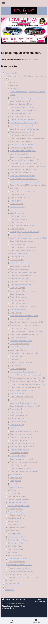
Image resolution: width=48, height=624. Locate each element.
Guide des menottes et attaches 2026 (23, 179)
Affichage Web (40, 601)
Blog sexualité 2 (15, 88)
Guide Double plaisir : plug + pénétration (24, 353)
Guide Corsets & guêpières (19, 154)
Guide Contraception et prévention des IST (25, 406)
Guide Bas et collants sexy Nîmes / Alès (24, 160)
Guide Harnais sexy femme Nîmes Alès (24, 123)
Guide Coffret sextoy (17, 213)
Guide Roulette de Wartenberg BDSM (23, 250)
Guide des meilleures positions (21, 437)
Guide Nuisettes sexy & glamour (21, 148)
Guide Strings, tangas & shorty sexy (23, 151)
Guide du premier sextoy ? (19, 450)
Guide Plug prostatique (18, 350)
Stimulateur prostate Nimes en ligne (20, 571)
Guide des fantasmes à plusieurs (21, 434)
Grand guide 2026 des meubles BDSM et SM (26, 163)
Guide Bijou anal (16, 210)
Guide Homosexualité (17, 310)
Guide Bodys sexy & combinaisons (22, 157)
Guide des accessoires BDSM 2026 (22, 176)
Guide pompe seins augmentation (22, 281)
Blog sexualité (13, 85)
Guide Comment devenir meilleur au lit (23, 390)
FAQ (6, 587)
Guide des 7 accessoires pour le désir (23, 462)
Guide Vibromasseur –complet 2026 (22, 191)
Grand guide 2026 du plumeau (20, 173)
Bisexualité (14, 484)
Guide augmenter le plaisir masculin (22, 443)
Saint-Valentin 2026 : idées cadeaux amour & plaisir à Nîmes (27, 77)
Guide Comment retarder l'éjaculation (23, 372)
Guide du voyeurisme (17, 418)
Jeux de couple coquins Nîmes (19, 506)
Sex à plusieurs (15, 481)
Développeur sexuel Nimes (17, 574)
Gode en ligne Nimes (15, 546)
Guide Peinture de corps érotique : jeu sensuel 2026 (28, 238)
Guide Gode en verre (17, 207)
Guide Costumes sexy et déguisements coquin (26, 98)
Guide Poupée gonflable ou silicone (22, 225)
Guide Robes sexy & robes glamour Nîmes (25, 129)
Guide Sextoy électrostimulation (21, 241)
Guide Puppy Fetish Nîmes (19, 116)
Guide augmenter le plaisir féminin (22, 446)
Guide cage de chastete (18, 257)
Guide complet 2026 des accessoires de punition (27, 166)
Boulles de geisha (16, 487)
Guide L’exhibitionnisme (18, 415)
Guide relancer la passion (19, 453)
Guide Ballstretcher (17, 260)
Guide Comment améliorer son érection (24, 334)
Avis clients (9, 580)
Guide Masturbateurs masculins (21, 341)
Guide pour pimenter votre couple (21, 459)
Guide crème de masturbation (20, 266)
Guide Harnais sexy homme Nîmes (22, 120)
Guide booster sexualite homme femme (24, 272)
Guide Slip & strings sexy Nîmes (21, 101)
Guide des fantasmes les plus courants (24, 431)
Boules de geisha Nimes (16, 562)
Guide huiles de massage (19, 297)
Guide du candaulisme (18, 422)
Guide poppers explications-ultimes (22, 291)
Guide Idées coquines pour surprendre (23, 471)
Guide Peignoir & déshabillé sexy (21, 141)
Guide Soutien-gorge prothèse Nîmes (23, 126)
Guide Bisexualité (16, 313)
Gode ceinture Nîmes (15, 543)
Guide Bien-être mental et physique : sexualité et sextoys (27, 93)
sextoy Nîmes (12, 552)
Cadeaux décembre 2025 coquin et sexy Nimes (24, 577)
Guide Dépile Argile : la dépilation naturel (24, 232)
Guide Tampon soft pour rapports (21, 235)
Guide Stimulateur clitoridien (20, 197)
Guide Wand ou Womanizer (19, 344)
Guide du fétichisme (17, 394)
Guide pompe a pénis (17, 288)
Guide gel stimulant (17, 294)
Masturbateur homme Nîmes (18, 540)
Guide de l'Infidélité (16, 409)
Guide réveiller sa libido (18, 465)
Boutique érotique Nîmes (16, 515)
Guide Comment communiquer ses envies (25, 387)
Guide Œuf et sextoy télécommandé (23, 247)
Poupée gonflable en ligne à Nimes (20, 568)
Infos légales (9, 590)
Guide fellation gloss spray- (19, 263)
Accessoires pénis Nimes (17, 537)
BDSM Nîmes (12, 524)
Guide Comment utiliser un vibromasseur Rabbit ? (27, 322)
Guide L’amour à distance (19, 400)
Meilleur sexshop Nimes (16, 493)
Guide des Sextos (16, 365)
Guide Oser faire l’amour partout (21, 362)
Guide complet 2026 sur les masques (23, 169)
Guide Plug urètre (16, 222)
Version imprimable (11, 599)
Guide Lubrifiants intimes (19, 300)
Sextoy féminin (15, 475)
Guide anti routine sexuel (19, 440)
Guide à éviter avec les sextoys (21, 468)
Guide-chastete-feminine (18, 253)
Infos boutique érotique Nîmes (18, 499)
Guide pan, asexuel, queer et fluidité (23, 306)
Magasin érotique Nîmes (16, 512)
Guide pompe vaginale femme (20, 285)
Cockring (13, 490)
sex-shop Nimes (13, 521)
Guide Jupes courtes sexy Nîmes (22, 132)
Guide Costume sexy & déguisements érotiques (27, 138)
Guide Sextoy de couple (18, 216)
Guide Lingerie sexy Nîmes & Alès (22, 135)
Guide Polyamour (16, 412)
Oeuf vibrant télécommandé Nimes (20, 565)
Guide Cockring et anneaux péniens (22, 347)
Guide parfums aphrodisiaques (21, 275)
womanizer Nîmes (14, 530)
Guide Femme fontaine (18, 369)
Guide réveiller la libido (18, 456)
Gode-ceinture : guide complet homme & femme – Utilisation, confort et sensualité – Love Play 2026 (27, 382)
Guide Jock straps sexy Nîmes (21, 104)
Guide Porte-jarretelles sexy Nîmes (22, 145)
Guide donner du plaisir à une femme (23, 403)
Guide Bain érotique (17, 194)
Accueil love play (11, 73)
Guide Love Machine (17, 229)
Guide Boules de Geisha (18, 219)
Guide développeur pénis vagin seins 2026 (25, 182)
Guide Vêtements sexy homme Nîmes (23, 110)
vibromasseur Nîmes (15, 555)
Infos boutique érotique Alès (17, 502)
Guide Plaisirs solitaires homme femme (24, 316)
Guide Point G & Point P (18, 328)
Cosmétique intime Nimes (17, 527)
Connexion (42, 599)
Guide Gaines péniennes (18, 338)
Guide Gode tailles (16, 204)
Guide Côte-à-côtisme (17, 428)
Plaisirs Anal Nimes (14, 534)
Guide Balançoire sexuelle (19, 244)
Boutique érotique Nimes (16, 496)
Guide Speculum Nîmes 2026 (20, 113)
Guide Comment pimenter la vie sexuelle (24, 325)
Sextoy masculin (16, 478)
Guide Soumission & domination (21, 397)
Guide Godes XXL (16, 356)
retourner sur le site (31, 59)
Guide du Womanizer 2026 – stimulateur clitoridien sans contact (28, 186)
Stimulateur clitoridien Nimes (18, 559)
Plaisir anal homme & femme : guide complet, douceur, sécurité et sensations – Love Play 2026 (27, 376)
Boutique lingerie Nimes (16, 549)
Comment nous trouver (13, 583)
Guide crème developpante (19, 269)
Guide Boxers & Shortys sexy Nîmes (23, 107)
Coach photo (12, 82)
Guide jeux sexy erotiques (19, 278)
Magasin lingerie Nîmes (16, 518)
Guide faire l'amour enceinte (20, 319)
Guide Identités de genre (18, 303)
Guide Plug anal (15, 201)
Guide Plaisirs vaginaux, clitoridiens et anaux (26, 331)
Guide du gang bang (17, 425)
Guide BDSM (14, 359)
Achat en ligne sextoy (15, 509)
